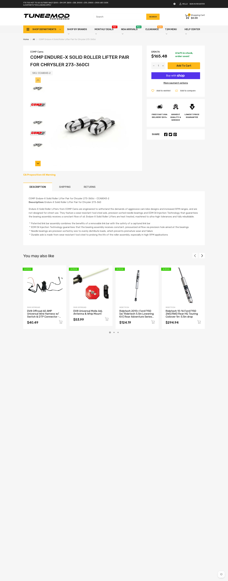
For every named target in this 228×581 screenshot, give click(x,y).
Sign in (193, 4)
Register (200, 4)
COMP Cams (36, 51)
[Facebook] (166, 134)
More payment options (175, 83)
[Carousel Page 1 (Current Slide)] (110, 332)
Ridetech (124, 307)
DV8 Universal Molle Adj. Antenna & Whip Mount (88, 312)
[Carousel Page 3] (118, 332)
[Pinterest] (175, 134)
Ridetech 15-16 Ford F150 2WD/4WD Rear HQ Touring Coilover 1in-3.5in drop (182, 313)
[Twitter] (170, 134)
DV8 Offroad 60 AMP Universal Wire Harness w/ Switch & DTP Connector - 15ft (43, 315)
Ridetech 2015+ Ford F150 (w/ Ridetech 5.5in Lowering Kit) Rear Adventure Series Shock (136, 315)
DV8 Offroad (33, 307)
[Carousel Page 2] (114, 332)
